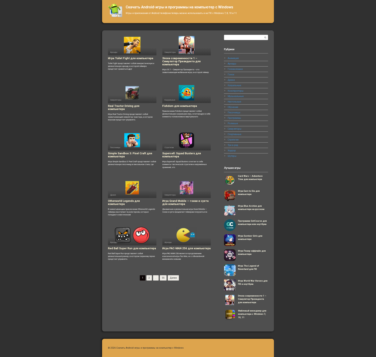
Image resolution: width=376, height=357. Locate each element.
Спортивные (234, 134)
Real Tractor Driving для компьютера (123, 107)
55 (163, 277)
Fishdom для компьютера (179, 106)
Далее (173, 277)
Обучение (233, 107)
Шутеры (232, 156)
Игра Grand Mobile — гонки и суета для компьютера (185, 202)
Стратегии (233, 139)
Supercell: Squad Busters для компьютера (181, 155)
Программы (234, 118)
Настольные (234, 101)
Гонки (231, 74)
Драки (231, 80)
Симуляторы (234, 128)
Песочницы (234, 112)
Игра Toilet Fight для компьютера (130, 58)
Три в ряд (233, 145)
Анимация (233, 58)
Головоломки (235, 69)
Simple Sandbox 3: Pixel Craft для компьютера (130, 155)
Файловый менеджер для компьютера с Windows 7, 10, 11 (252, 314)
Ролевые (233, 123)
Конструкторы (236, 90)
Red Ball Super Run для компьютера (132, 248)
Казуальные (234, 85)
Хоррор (232, 150)
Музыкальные (236, 96)
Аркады (232, 63)
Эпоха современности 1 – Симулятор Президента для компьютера (181, 61)
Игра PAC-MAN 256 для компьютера (186, 248)
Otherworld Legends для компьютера (124, 202)
